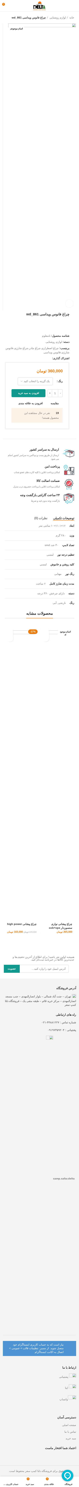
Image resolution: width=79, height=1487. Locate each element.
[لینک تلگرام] (31, 358)
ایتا (67, 1387)
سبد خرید (71, 1438)
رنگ (60, 381)
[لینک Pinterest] (40, 358)
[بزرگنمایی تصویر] (69, 303)
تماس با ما (70, 1431)
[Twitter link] (44, 358)
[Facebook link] (49, 358)
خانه (71, 17)
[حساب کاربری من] (12, 6)
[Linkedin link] (36, 358)
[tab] (63, 518)
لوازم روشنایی (57, 17)
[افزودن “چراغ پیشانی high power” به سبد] (10, 631)
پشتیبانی (64, 1376)
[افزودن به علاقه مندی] (45, 638)
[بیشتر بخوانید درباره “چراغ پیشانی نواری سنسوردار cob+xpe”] (45, 631)
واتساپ (63, 1399)
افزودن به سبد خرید (28, 393)
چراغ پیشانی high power (22, 923)
